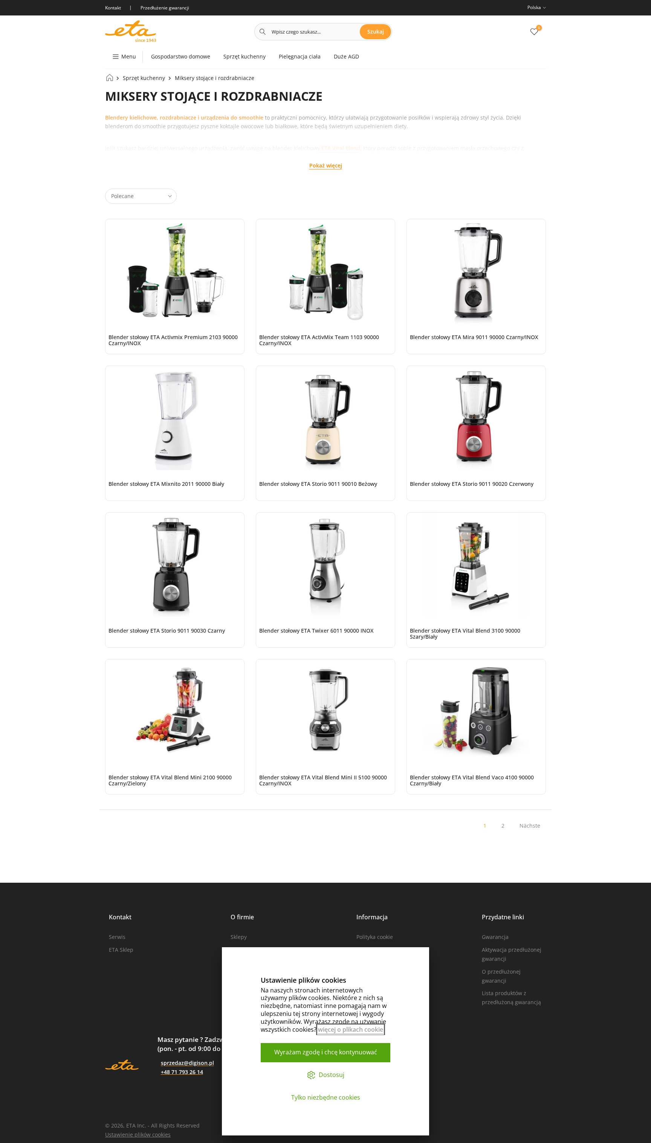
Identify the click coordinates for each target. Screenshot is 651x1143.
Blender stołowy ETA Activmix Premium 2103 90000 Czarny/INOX (173, 340)
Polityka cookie (374, 936)
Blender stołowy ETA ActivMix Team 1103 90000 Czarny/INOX (319, 340)
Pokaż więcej (325, 165)
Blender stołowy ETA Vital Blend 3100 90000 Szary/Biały (465, 633)
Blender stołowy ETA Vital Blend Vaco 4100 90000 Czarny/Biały (472, 780)
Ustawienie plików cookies (138, 1134)
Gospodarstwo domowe (180, 56)
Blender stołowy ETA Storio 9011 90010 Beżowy (318, 483)
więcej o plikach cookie (350, 1029)
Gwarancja (495, 936)
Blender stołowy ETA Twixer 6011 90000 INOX (316, 630)
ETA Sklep (121, 949)
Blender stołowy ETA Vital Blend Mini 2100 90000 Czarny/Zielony (170, 780)
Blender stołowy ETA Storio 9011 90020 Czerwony (471, 483)
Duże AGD (346, 56)
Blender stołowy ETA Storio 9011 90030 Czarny (166, 630)
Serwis (117, 936)
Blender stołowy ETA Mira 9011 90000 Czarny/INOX (474, 337)
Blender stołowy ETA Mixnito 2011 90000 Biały (166, 483)
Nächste (530, 825)
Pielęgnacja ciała (300, 56)
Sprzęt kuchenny (244, 56)
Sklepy (239, 936)
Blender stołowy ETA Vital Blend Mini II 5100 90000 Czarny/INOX (323, 780)
